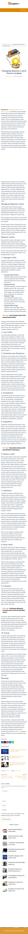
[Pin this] (7, 742)
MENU (24, 10)
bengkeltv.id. (11, 931)
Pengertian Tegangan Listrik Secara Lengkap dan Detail (17, 750)
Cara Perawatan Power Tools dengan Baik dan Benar (16, 756)
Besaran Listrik (17, 770)
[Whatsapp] (13, 742)
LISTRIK (7, 770)
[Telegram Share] (10, 742)
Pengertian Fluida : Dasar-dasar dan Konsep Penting (7, 776)
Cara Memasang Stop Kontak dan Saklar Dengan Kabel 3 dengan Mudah (17, 764)
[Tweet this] (5, 742)
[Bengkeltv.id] (14, 3)
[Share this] (2, 742)
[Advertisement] (14, 27)
